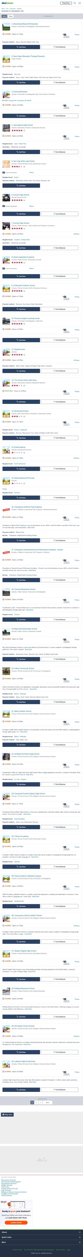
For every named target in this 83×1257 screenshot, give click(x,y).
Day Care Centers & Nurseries (45, 94)
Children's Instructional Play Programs (30, 509)
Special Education (39, 991)
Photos (77, 34)
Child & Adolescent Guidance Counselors (41, 225)
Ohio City (17, 74)
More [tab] (4, 1242)
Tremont (17, 614)
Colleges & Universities (9, 1194)
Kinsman (17, 493)
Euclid (16, 177)
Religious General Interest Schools (44, 714)
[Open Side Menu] (79, 3)
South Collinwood (19, 464)
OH (7, 8)
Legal (68, 1250)
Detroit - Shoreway (20, 694)
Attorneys (46, 552)
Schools (14, 26)
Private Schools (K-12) (25, 164)
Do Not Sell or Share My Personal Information (39, 1250)
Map (10, 16)
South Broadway (19, 819)
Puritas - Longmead (20, 430)
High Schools (6, 1190)
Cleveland (12, 8)
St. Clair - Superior (20, 779)
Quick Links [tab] (6, 1237)
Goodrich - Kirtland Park (22, 239)
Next (47, 1102)
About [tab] (4, 1232)
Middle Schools (6, 1185)
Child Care (39, 321)
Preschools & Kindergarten (26, 26)
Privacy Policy (17, 1250)
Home (3, 8)
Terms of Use (60, 1250)
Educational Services (43, 26)
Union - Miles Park (20, 144)
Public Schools (16, 59)
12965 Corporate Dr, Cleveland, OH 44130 (17, 100)
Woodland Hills (19, 901)
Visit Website (60, 47)
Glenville (17, 862)
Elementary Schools (24, 127)
